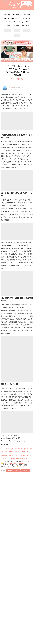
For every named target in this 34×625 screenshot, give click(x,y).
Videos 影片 (16, 25)
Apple (12, 87)
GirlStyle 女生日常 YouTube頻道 (16, 463)
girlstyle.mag (26, 461)
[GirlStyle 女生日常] (17, 5)
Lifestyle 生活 (26, 18)
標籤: (3, 470)
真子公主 (26, 470)
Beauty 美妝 (7, 14)
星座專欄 (7, 25)
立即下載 (21, 467)
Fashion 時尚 (26, 14)
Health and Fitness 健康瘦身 (11, 18)
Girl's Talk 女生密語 (11, 22)
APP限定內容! (16, 14)
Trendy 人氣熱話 (23, 22)
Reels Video (25, 25)
